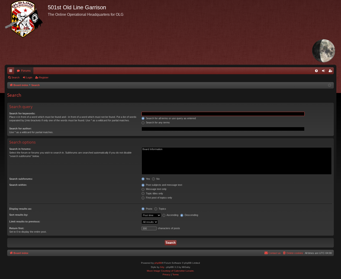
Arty (162, 267)
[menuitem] (316, 70)
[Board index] (26, 19)
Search (15, 77)
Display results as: (20, 208)
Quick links (11, 71)
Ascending (172, 215)
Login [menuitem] (324, 71)
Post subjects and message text (163, 184)
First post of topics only (158, 197)
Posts (148, 208)
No (158, 178)
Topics (162, 208)
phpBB (158, 263)
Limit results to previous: (24, 221)
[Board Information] (236, 149)
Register (43, 77)
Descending (191, 215)
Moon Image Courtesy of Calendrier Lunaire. (170, 270)
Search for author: (20, 128)
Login (29, 77)
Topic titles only (154, 193)
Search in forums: (20, 149)
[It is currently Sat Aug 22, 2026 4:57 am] (329, 85)
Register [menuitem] (331, 71)
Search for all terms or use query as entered (170, 118)
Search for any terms (157, 122)
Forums (26, 70)
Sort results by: (18, 214)
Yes (147, 178)
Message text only (156, 189)
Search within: (18, 184)
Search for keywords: (22, 113)
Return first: (16, 228)
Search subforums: (21, 178)
